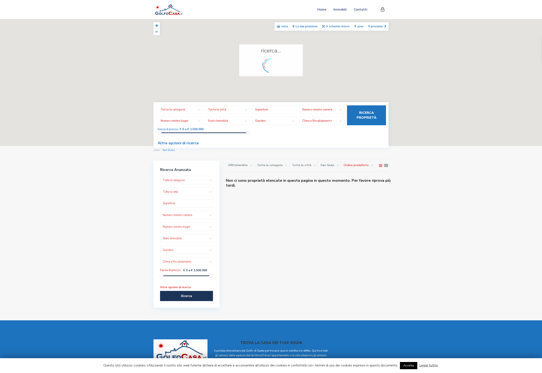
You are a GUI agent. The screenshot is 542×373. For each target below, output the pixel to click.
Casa (156, 150)
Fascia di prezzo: (168, 129)
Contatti (360, 9)
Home (321, 9)
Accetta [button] (408, 365)
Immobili (340, 9)
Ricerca (186, 296)
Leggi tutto (428, 365)
